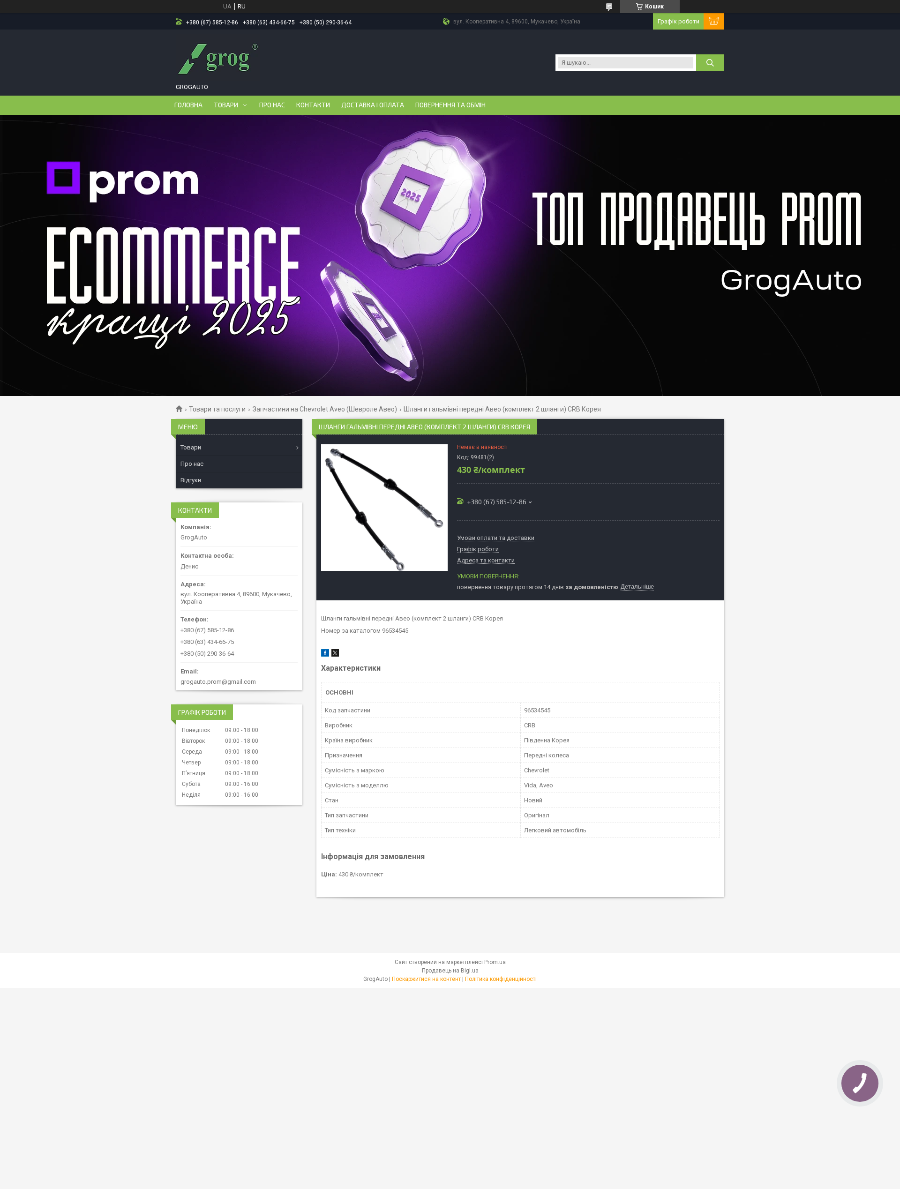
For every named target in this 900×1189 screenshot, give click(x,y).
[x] (335, 654)
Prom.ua (495, 962)
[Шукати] (710, 62)
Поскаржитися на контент (426, 979)
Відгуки (190, 480)
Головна (188, 105)
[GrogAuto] (218, 57)
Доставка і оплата (372, 105)
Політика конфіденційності (501, 979)
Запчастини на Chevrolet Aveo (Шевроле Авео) (325, 409)
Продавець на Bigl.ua (450, 970)
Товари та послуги (217, 409)
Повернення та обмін (450, 105)
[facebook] (325, 654)
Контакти (313, 105)
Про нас (272, 105)
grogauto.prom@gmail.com (218, 681)
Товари (226, 105)
